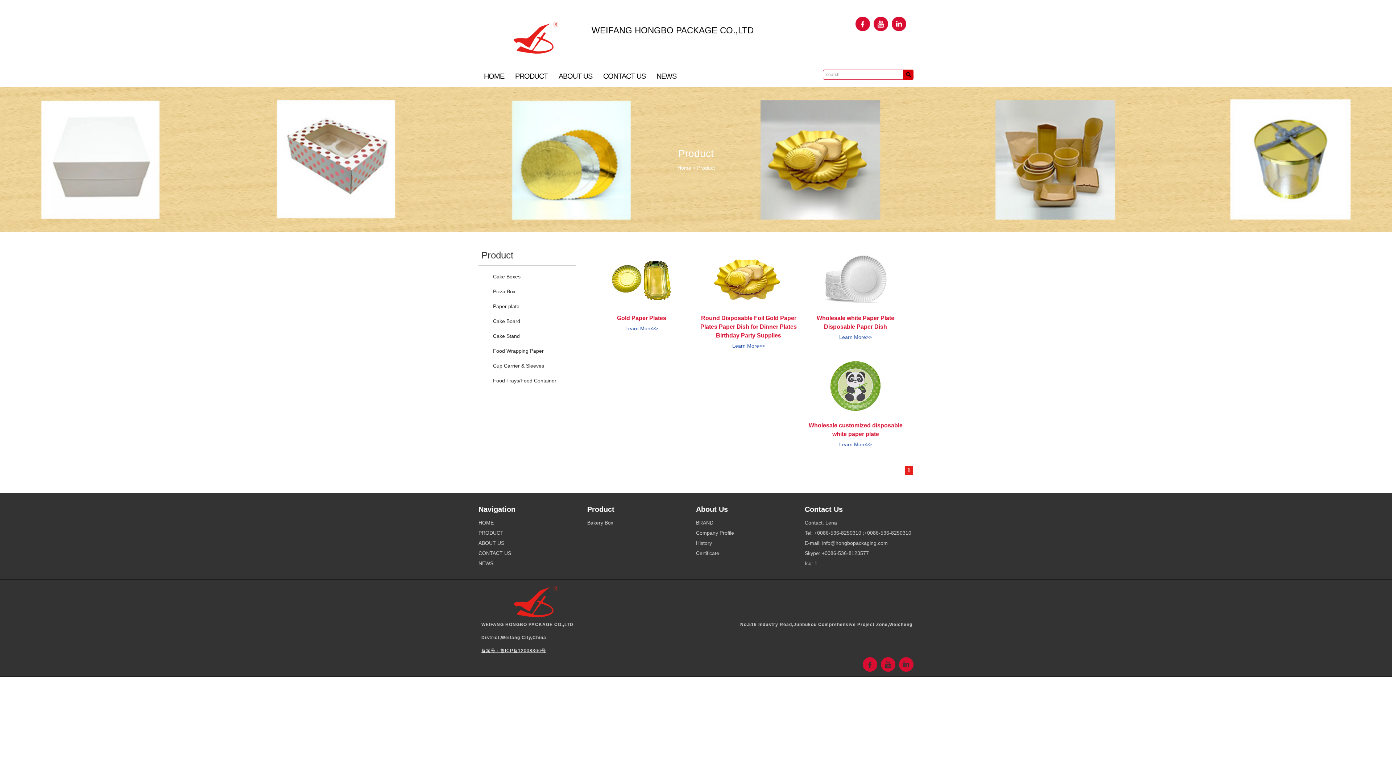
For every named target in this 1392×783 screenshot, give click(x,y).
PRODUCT (531, 76)
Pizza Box (504, 291)
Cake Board (506, 321)
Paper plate (506, 306)
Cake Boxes (507, 276)
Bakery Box (600, 523)
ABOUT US (575, 76)
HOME (494, 76)
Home (684, 168)
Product (706, 168)
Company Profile (715, 533)
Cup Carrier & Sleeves (518, 366)
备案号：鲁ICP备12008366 (511, 650)
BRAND (704, 523)
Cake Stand (506, 336)
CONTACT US (624, 76)
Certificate (707, 553)
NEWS (666, 76)
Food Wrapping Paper (518, 351)
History (704, 543)
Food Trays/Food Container (524, 381)
